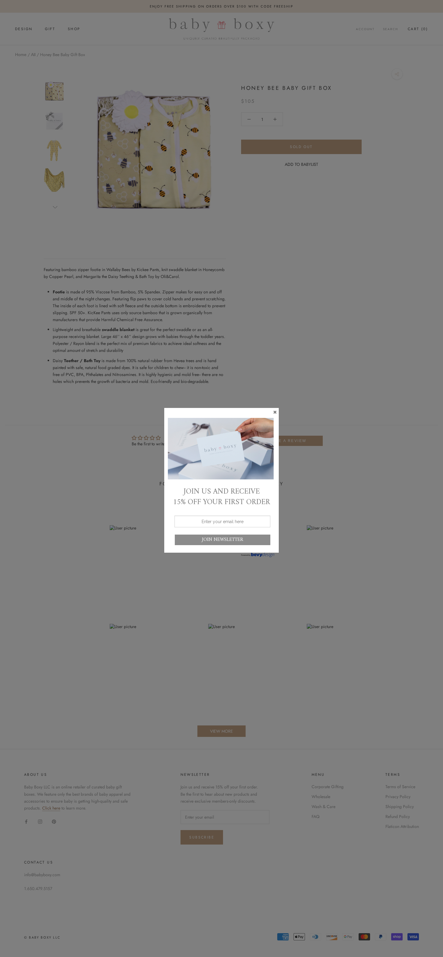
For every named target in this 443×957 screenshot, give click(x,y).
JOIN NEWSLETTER (222, 539)
